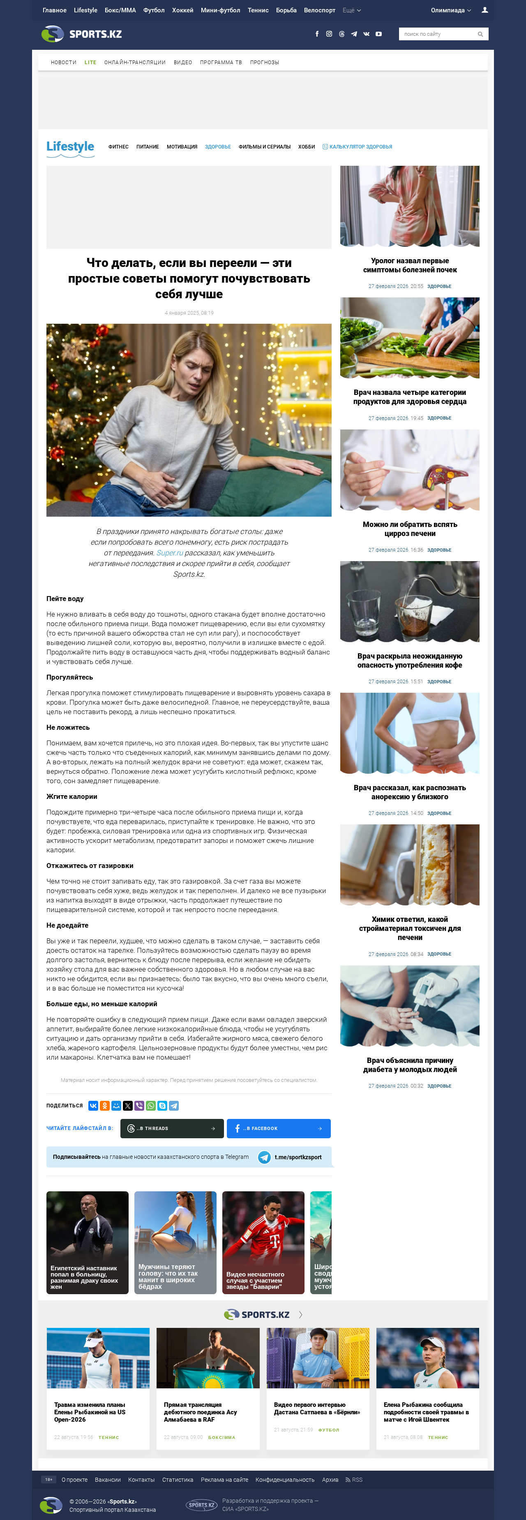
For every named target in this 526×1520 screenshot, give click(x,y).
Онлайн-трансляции (135, 62)
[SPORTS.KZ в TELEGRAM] (354, 34)
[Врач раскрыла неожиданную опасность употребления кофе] (410, 602)
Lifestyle (85, 10)
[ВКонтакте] (93, 1106)
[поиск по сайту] (480, 34)
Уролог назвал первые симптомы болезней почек (410, 265)
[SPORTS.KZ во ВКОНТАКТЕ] (366, 34)
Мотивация (182, 147)
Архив (330, 1479)
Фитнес (118, 147)
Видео (183, 62)
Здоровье (218, 147)
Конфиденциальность (285, 1479)
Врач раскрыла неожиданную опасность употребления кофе (410, 660)
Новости (64, 62)
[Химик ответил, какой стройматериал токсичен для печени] (410, 865)
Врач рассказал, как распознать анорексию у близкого (410, 792)
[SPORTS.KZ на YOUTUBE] (379, 34)
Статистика (178, 1479)
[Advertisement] (263, 102)
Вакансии (108, 1479)
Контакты (141, 1479)
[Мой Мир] (116, 1106)
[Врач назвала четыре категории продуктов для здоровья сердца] (410, 338)
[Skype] (162, 1106)
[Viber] (139, 1106)
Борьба (286, 10)
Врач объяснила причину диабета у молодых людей (410, 1065)
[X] (128, 1106)
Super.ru (169, 552)
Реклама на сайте (224, 1479)
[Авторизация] (480, 9)
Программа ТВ (221, 62)
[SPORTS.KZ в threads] (342, 34)
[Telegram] (174, 1106)
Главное (55, 10)
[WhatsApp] (151, 1106)
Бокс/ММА (120, 10)
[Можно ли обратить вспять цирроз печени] (410, 470)
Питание (147, 147)
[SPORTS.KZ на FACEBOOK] (317, 34)
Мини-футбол (220, 10)
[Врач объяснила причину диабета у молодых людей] (410, 1006)
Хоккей (183, 10)
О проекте (75, 1479)
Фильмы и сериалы (265, 147)
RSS (357, 1479)
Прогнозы (265, 62)
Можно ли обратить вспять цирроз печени (410, 529)
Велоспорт (319, 10)
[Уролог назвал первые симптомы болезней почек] (410, 207)
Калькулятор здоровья (361, 147)
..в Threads (152, 1128)
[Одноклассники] (105, 1106)
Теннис (258, 10)
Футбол (154, 10)
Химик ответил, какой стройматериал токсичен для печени (410, 928)
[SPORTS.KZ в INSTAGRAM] (329, 34)
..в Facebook (260, 1128)
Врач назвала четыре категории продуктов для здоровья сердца (410, 397)
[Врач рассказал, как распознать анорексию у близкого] (410, 734)
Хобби (306, 147)
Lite (91, 62)
